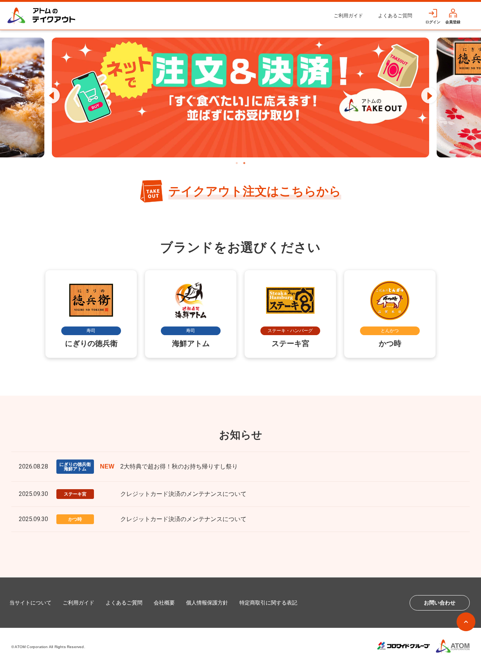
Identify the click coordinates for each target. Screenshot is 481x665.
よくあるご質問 (395, 15)
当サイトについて (30, 603)
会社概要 (164, 603)
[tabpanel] (240, 97)
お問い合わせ (439, 603)
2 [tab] (244, 163)
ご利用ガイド (348, 15)
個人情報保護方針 (207, 603)
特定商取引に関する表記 (268, 603)
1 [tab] (236, 163)
